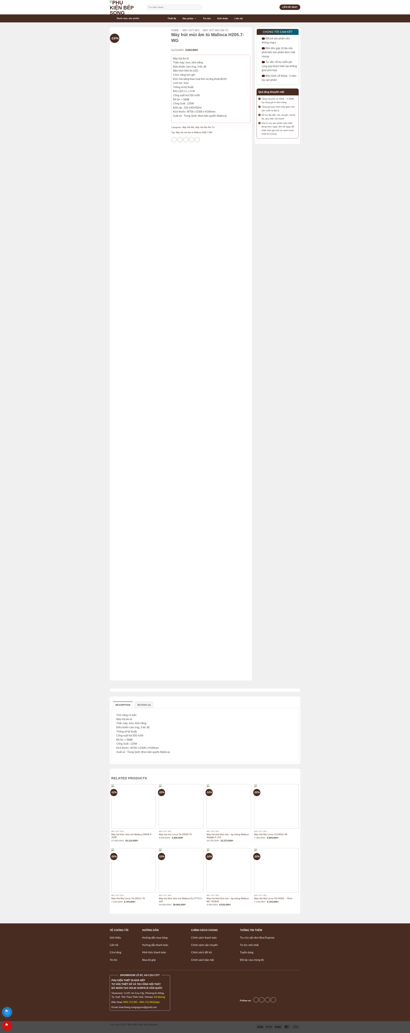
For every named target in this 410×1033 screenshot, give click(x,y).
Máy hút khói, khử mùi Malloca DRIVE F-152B (131, 836)
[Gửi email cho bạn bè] (185, 139)
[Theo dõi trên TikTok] (261, 999)
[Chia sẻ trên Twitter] (180, 139)
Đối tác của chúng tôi (252, 960)
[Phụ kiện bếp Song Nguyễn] (126, 7)
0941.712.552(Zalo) (149, 1002)
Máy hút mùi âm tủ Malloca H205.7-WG (194, 132)
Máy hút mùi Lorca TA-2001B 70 (175, 834)
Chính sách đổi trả (201, 952)
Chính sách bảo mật (202, 960)
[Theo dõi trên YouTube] (273, 999)
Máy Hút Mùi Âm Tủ (215, 30)
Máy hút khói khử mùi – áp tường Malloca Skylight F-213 (228, 836)
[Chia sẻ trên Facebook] (174, 139)
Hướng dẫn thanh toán (155, 945)
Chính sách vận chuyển (204, 945)
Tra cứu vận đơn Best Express (257, 937)
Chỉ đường (159, 997)
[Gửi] (199, 7)
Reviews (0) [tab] (144, 705)
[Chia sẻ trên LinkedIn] (197, 139)
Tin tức (207, 18)
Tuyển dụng (246, 952)
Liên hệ (238, 18)
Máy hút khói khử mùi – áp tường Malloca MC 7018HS (228, 900)
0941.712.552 (130, 1002)
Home (175, 30)
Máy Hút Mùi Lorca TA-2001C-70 (128, 898)
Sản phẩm (187, 18)
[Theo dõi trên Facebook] (256, 999)
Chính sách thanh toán (204, 937)
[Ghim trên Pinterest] (191, 139)
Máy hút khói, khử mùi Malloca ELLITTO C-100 (181, 900)
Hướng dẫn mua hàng (155, 937)
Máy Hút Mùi (190, 30)
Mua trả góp (149, 960)
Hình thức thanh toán (154, 952)
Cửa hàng (115, 952)
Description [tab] (122, 705)
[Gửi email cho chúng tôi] (267, 999)
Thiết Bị (172, 18)
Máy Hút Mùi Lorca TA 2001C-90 (270, 834)
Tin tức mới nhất (249, 945)
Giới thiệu (222, 18)
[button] (130, 18)
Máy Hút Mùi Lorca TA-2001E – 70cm (273, 898)
